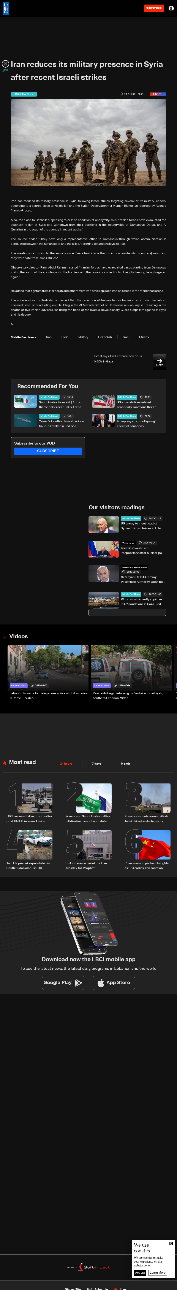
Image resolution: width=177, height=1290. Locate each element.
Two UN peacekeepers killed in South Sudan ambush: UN (28, 866)
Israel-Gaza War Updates (134, 567)
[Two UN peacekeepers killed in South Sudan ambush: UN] (29, 850)
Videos (18, 637)
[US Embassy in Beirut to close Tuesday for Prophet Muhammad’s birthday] (88, 850)
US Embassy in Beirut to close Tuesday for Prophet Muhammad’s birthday (86, 866)
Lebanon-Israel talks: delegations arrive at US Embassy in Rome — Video (48, 696)
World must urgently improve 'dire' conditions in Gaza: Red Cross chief (141, 602)
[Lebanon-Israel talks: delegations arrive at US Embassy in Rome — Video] (48, 673)
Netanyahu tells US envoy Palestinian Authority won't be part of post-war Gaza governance (142, 580)
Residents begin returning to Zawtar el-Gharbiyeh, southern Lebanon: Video (128, 696)
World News (128, 543)
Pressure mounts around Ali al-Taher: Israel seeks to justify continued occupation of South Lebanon (146, 819)
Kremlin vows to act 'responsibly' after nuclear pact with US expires (143, 551)
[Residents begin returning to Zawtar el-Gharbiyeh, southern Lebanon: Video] (131, 673)
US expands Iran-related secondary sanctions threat (136, 405)
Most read (22, 762)
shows (127, 1286)
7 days (96, 763)
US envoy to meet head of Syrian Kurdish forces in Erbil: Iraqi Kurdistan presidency (141, 526)
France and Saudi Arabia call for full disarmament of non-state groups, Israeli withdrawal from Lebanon (88, 819)
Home (18, 1286)
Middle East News (49, 397)
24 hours (66, 763)
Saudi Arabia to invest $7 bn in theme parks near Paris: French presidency (61, 405)
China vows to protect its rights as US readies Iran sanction (147, 866)
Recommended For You (47, 386)
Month (125, 763)
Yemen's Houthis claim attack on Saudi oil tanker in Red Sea (61, 424)
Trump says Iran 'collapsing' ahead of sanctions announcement (136, 424)
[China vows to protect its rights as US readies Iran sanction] (148, 850)
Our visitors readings (116, 508)
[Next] (171, 673)
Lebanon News (18, 686)
